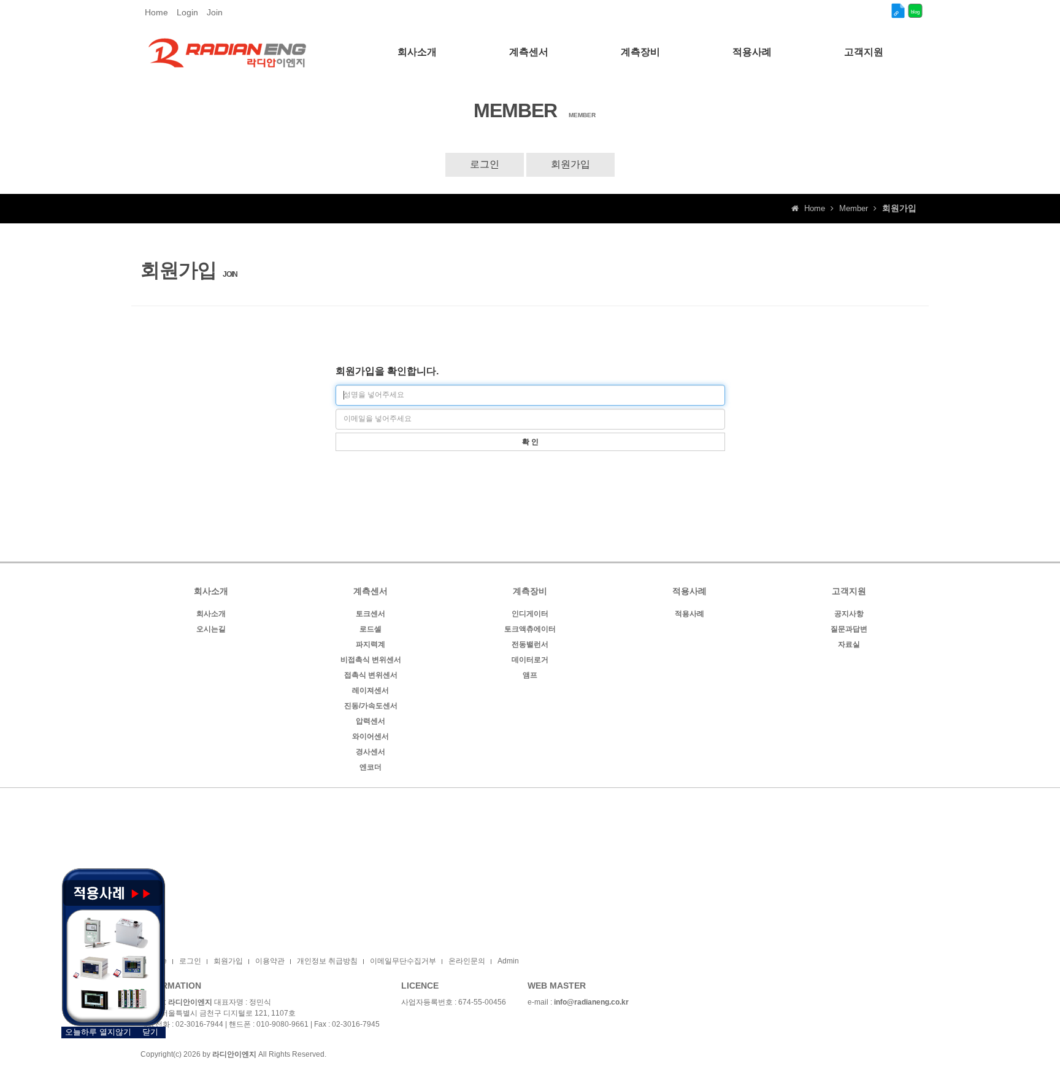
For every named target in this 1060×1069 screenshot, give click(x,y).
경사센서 (370, 751)
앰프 (530, 675)
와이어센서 (370, 736)
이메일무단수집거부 (403, 961)
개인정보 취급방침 (327, 961)
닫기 (150, 1031)
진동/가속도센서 (371, 705)
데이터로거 (530, 659)
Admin (508, 961)
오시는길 (211, 629)
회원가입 (570, 164)
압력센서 (370, 721)
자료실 (849, 644)
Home (156, 12)
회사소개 (211, 613)
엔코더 (370, 767)
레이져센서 (370, 690)
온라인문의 (466, 961)
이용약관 (270, 961)
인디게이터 (530, 613)
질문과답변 (849, 629)
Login (187, 12)
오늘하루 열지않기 (98, 1031)
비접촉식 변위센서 (370, 659)
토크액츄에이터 (530, 629)
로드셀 (370, 629)
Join (215, 12)
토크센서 (370, 613)
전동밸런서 (530, 644)
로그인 (484, 164)
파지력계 (370, 644)
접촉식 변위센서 (371, 675)
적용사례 (689, 613)
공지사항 (849, 613)
